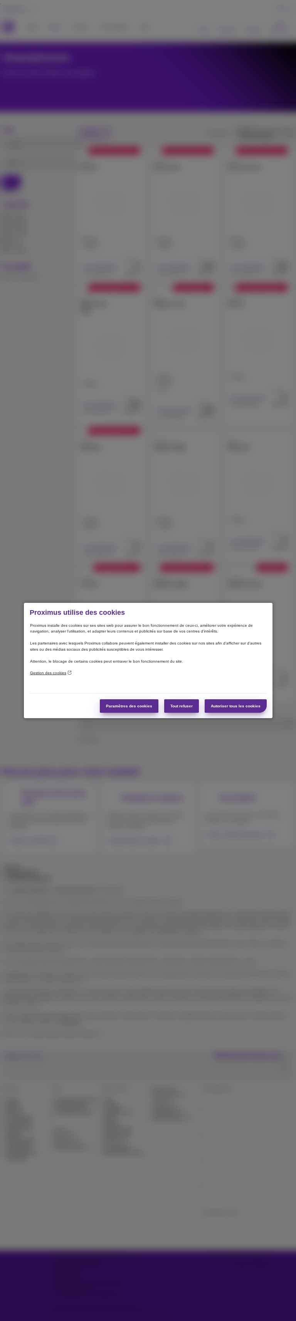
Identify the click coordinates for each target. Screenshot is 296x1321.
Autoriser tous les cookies (236, 706)
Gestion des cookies (48, 673)
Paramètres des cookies (129, 706)
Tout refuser (181, 706)
